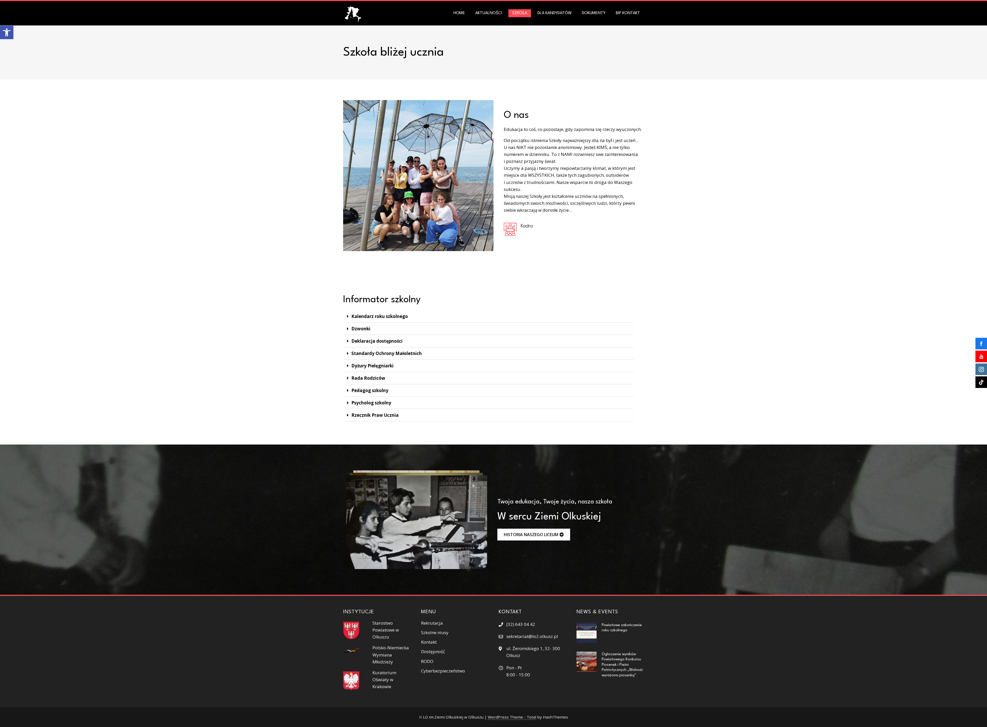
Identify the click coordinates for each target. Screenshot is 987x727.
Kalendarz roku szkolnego (379, 316)
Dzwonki (360, 329)
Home (459, 13)
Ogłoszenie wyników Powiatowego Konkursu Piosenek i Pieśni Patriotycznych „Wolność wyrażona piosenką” (622, 664)
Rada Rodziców (368, 378)
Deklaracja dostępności (377, 341)
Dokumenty (594, 13)
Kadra (526, 226)
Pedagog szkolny (369, 390)
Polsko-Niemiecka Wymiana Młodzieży (390, 654)
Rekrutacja (432, 623)
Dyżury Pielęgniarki (372, 366)
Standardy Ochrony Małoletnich (386, 353)
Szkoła (519, 13)
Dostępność (433, 651)
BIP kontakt (628, 13)
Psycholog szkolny (371, 403)
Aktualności (488, 13)
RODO (427, 661)
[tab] (488, 316)
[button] (6, 32)
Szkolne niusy (435, 632)
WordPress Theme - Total (512, 717)
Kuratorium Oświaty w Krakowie (384, 679)
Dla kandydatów (554, 13)
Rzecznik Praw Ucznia (375, 415)
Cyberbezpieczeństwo (443, 671)
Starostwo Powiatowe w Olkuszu (385, 630)
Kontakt (429, 642)
